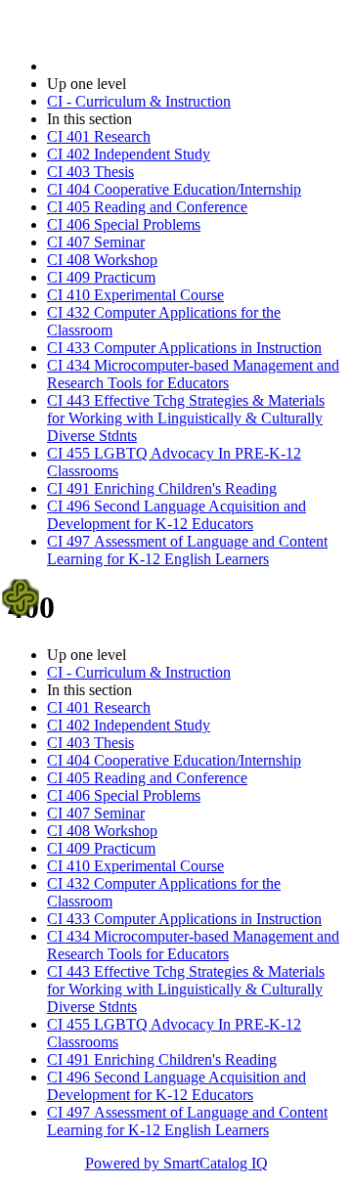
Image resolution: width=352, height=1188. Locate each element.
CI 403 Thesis (90, 171)
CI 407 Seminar (96, 242)
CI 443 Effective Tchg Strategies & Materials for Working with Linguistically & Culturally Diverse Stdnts (186, 418)
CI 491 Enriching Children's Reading (162, 488)
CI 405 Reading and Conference (147, 206)
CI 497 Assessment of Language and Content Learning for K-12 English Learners (187, 550)
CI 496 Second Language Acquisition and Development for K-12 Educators (176, 515)
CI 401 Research (99, 136)
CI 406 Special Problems (123, 224)
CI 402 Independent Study (128, 154)
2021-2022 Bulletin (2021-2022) (147, 66)
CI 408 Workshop (102, 259)
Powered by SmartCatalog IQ (176, 1163)
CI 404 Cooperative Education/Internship (174, 189)
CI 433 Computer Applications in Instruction (184, 347)
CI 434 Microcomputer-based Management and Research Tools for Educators (193, 374)
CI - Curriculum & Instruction (139, 101)
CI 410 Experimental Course (135, 294)
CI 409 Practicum (101, 277)
